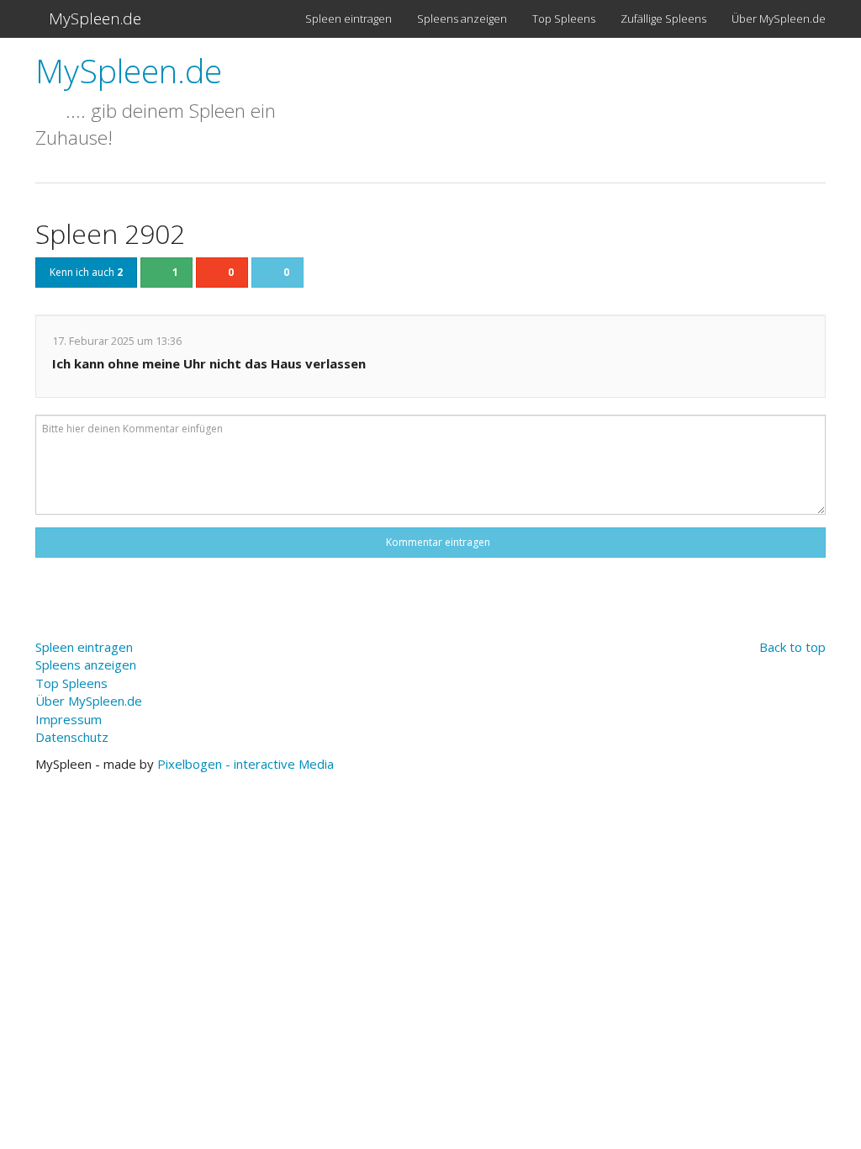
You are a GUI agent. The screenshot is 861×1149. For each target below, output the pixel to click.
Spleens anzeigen (462, 18)
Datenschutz (71, 736)
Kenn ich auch (86, 272)
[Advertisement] (573, 102)
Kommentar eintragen (435, 542)
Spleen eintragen (348, 18)
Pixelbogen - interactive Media (245, 763)
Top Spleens (563, 18)
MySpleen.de (93, 18)
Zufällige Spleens (663, 18)
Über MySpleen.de (779, 18)
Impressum (68, 719)
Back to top (792, 646)
